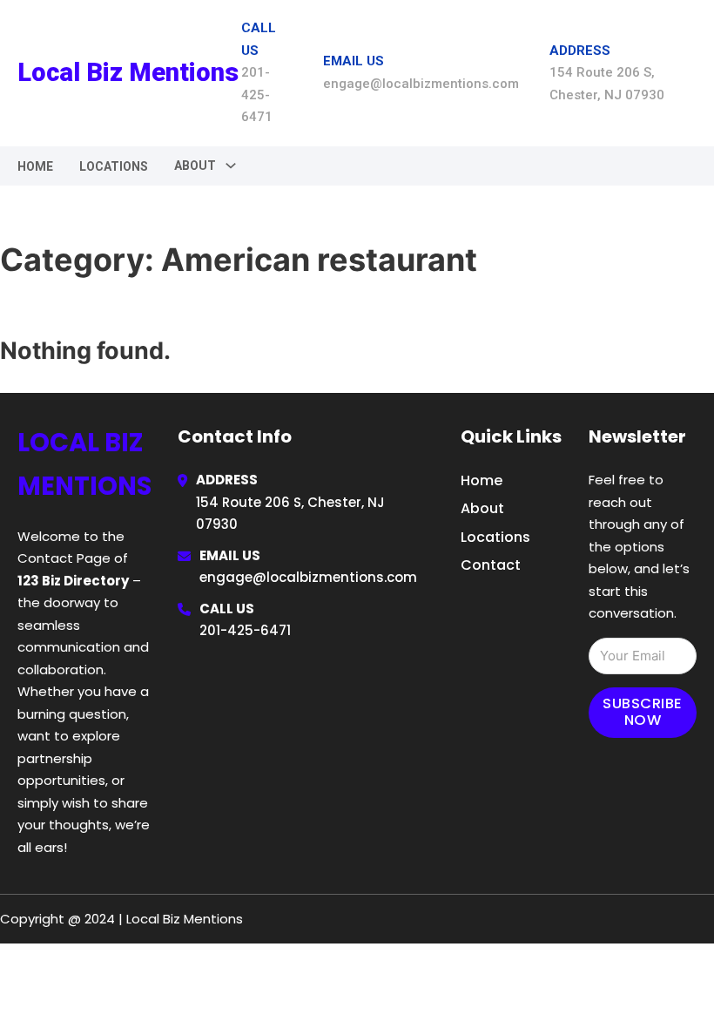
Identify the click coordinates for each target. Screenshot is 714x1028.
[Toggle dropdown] (231, 165)
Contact (491, 565)
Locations (113, 166)
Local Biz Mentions (128, 72)
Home (35, 166)
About (482, 508)
